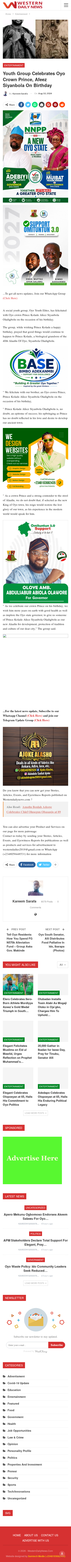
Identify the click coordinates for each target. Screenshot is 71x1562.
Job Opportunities (19, 1430)
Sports (12, 1485)
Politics (35, 1233)
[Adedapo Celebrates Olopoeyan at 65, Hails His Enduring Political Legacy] (53, 1078)
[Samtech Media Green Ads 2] (35, 460)
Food (11, 1410)
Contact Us (49, 1535)
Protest (12, 1471)
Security (13, 1478)
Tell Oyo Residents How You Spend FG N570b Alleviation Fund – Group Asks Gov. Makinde (20, 942)
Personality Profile (19, 1451)
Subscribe (57, 1345)
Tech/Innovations (19, 1491)
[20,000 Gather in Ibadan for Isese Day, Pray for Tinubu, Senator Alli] (53, 1031)
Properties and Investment (25, 1464)
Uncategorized (35, 1207)
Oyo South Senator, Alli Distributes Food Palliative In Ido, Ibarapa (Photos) (51, 942)
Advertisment (16, 1376)
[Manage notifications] (62, 1554)
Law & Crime (16, 1437)
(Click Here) (10, 298)
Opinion (13, 1444)
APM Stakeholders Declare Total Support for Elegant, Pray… (35, 1242)
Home (17, 1535)
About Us (31, 1535)
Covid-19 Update (18, 1383)
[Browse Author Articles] (35, 888)
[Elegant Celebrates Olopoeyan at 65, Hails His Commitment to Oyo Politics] (18, 1078)
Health (12, 1424)
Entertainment (13, 65)
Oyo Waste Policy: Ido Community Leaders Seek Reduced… (35, 1268)
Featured (13, 1403)
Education (14, 1390)
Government (35, 1259)
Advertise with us (35, 1540)
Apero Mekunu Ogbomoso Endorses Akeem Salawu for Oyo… (35, 1216)
